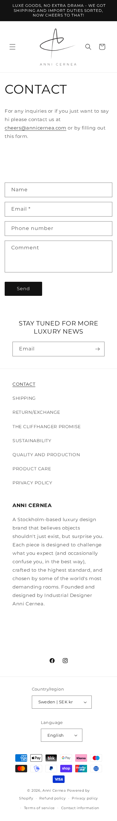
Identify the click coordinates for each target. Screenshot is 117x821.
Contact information (80, 808)
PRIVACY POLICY (32, 483)
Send (23, 288)
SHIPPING (24, 398)
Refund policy (52, 798)
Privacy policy (85, 798)
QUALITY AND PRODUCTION (46, 454)
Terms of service (39, 808)
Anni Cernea (54, 790)
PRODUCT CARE (31, 469)
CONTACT (23, 384)
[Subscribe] (97, 349)
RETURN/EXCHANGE (36, 412)
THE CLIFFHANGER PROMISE (46, 426)
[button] (12, 47)
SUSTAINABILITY (31, 440)
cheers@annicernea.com (35, 128)
